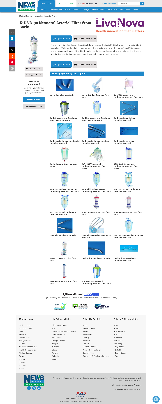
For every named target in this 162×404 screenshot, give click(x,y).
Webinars (55, 347)
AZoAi (116, 356)
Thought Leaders (25, 340)
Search (85, 331)
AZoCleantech (119, 331)
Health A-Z (23, 334)
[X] (12, 50)
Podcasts (22, 365)
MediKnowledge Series (28, 347)
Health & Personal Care (28, 350)
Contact (86, 344)
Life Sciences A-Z (58, 334)
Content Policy (88, 353)
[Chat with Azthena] (156, 399)
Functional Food (25, 328)
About (85, 325)
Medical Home (46, 4)
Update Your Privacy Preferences (127, 385)
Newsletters (87, 334)
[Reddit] (12, 56)
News (21, 331)
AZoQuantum (119, 347)
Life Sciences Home (66, 4)
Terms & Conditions (90, 347)
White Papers (24, 337)
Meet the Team (89, 328)
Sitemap (86, 337)
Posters (22, 362)
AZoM (116, 325)
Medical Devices (25, 16)
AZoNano (117, 328)
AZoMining (118, 344)
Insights (22, 344)
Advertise (86, 340)
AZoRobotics (118, 337)
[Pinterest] (12, 62)
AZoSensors (118, 340)
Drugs (21, 356)
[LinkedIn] (12, 38)
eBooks (22, 359)
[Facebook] (12, 44)
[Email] (12, 68)
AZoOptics (118, 334)
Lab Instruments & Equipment (64, 331)
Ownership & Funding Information (96, 356)
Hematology (38, 16)
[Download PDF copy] (12, 32)
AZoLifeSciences (120, 353)
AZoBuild (117, 350)
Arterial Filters (51, 16)
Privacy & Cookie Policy (92, 350)
